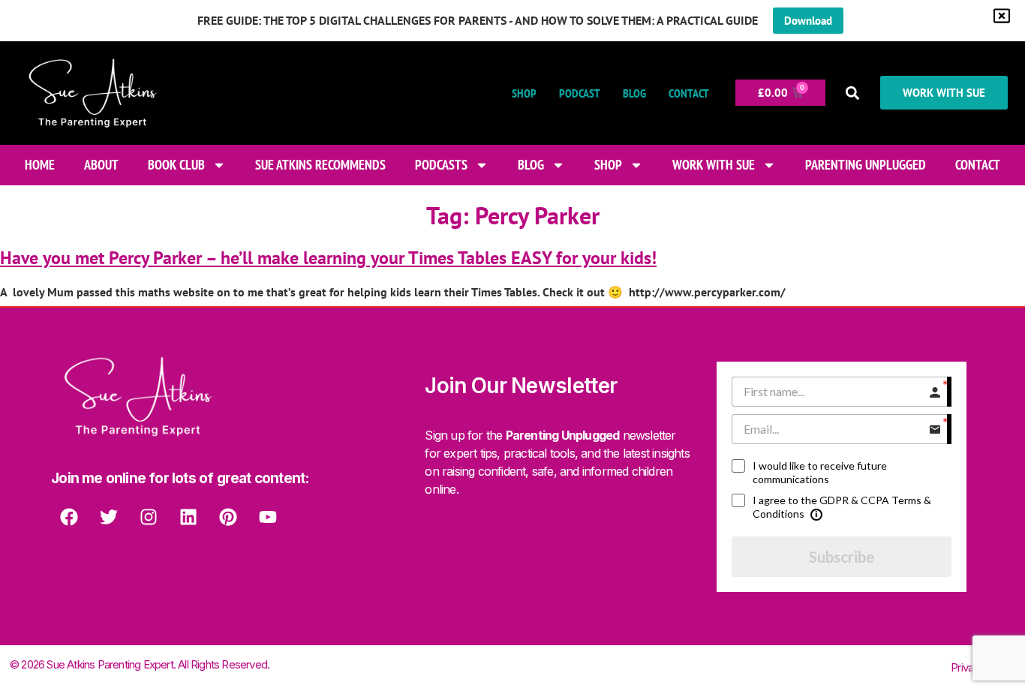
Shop (524, 93)
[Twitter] (109, 517)
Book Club (176, 164)
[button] (852, 92)
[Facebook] (69, 517)
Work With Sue (713, 164)
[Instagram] (149, 517)
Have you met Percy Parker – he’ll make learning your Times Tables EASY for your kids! (328, 257)
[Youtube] (268, 517)
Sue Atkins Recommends (320, 164)
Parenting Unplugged (865, 164)
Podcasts (441, 164)
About (101, 164)
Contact (689, 93)
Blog (634, 93)
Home (40, 164)
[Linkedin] (188, 517)
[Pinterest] (228, 517)
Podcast (579, 93)
